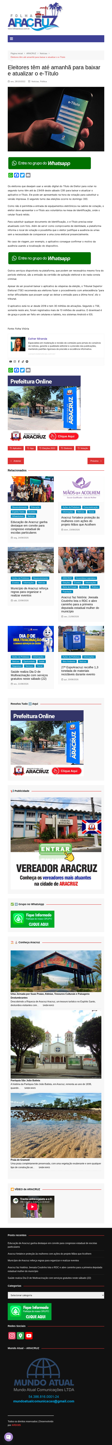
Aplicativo (17, 448)
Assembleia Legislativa (86, 578)
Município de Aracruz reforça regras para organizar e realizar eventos (29, 592)
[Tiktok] (23, 361)
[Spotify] (27, 361)
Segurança (16, 666)
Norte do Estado (69, 587)
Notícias (35, 81)
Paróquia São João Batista (25, 1080)
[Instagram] (14, 361)
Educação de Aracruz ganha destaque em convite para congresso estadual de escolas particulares (52, 1245)
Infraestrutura (17, 516)
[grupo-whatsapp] (50, 163)
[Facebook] (19, 361)
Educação (35, 507)
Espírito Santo (18, 512)
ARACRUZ (67, 578)
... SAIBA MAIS (45, 1005)
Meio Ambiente (69, 661)
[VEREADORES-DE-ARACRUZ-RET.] (56, 843)
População (67, 592)
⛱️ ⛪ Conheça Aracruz (25, 942)
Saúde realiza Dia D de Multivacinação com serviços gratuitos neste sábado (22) (29, 675)
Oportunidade (29, 661)
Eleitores (68, 448)
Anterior (17, 461)
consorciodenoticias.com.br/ (41, 354)
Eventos (32, 512)
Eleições (66, 583)
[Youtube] (10, 361)
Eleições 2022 (48, 448)
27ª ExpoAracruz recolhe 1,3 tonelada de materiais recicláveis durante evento (79, 671)
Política (43, 81)
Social (91, 512)
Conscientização (91, 507)
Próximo (94, 461)
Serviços (29, 666)
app (32, 448)
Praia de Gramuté (20, 1160)
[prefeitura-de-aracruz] (44, 408)
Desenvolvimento (19, 507)
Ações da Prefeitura (71, 507)
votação (84, 448)
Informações (68, 512)
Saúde (41, 661)
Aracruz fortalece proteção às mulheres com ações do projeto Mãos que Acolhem (80, 521)
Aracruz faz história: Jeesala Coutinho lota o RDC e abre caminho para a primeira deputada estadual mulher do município (80, 604)
